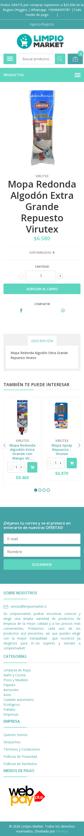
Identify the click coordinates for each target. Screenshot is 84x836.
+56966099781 (59, 9)
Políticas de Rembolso (20, 764)
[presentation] (4, 444)
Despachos (12, 742)
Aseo (7, 694)
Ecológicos (12, 704)
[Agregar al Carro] (32, 467)
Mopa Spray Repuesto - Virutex (62, 449)
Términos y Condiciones (22, 749)
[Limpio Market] (40, 41)
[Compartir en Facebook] (21, 310)
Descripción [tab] (42, 341)
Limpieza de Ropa (17, 670)
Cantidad (42, 267)
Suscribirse (42, 564)
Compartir (42, 304)
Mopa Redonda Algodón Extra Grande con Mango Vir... (22, 451)
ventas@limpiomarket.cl (28, 606)
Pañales (9, 709)
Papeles (9, 685)
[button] (36, 490)
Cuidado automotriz (19, 699)
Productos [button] (14, 75)
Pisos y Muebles (16, 680)
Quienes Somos (16, 734)
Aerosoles (11, 690)
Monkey (62, 831)
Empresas (11, 714)
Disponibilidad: (40, 253)
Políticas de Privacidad (20, 756)
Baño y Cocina (14, 675)
